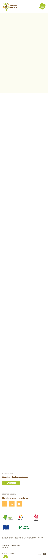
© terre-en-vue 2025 (8, 554)
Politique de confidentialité (11, 545)
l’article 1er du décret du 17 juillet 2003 (15, 65)
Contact (5, 548)
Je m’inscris (10, 483)
